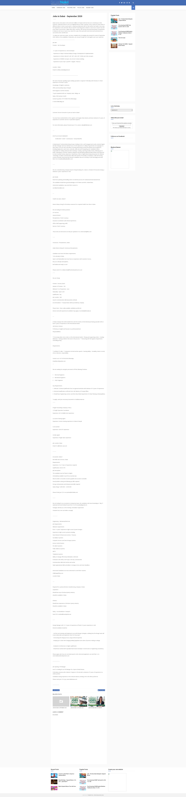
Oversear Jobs (61, 7)
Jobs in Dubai (56, 690)
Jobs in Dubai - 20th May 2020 (76, 707)
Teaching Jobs (71, 7)
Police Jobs (80, 7)
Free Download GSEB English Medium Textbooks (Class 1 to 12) (125, 33)
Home (53, 7)
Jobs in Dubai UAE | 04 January (95, 707)
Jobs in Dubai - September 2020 (60, 707)
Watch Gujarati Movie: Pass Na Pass (67, 786)
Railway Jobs (90, 7)
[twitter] (122, 3)
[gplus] (124, 3)
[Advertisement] (79, 750)
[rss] (129, 3)
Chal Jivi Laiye (121, 37)
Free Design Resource (99, 795)
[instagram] (127, 3)
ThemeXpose (90, 795)
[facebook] (119, 3)
